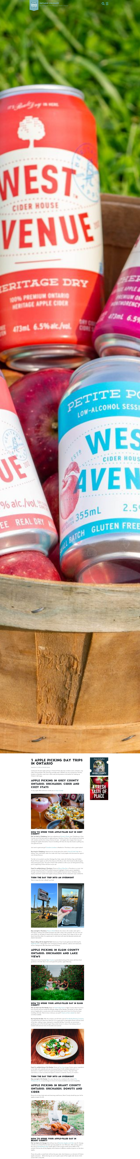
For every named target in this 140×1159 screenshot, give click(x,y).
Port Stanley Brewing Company (75, 1018)
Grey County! (59, 790)
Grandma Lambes (51, 847)
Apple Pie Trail (35, 943)
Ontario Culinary (49, 3)
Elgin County (50, 960)
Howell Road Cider (43, 1146)
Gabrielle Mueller (46, 767)
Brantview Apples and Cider (66, 1143)
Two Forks (62, 1067)
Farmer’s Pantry (65, 836)
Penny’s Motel (51, 931)
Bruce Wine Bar (63, 868)
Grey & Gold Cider (73, 851)
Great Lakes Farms (59, 1007)
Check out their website (67, 1013)
